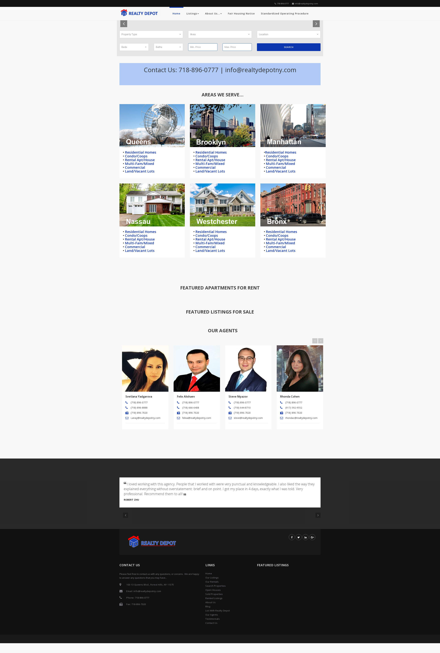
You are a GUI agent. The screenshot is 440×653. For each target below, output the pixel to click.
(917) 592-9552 (293, 407)
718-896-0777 (283, 3)
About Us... (212, 13)
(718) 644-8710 (242, 407)
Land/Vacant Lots (139, 171)
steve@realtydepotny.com (248, 418)
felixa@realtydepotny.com (196, 418)
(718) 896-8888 (139, 407)
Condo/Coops (135, 156)
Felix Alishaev (186, 396)
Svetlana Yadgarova (138, 396)
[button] (151, 34)
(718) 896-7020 (139, 412)
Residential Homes (140, 152)
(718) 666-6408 (190, 407)
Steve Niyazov (238, 396)
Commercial (134, 167)
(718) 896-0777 (139, 402)
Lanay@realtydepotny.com (145, 418)
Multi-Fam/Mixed (139, 163)
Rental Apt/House (139, 160)
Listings (191, 13)
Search (289, 47)
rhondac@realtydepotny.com (301, 418)
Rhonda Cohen (290, 396)
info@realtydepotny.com (306, 3)
